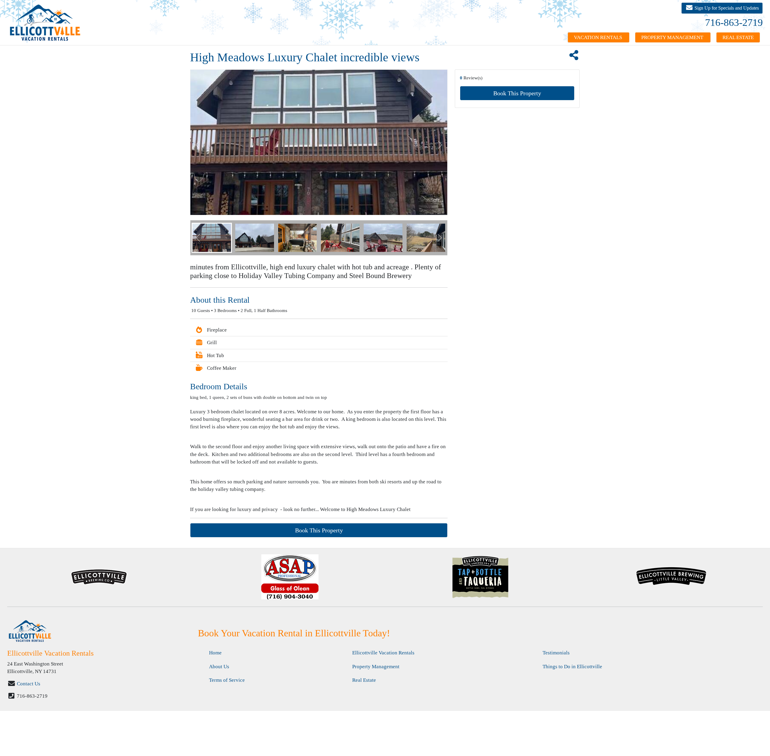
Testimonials (556, 653)
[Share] (573, 57)
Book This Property (517, 93)
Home (215, 653)
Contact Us (28, 684)
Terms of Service (227, 680)
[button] (197, 237)
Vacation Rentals (598, 37)
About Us (219, 666)
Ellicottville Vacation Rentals (383, 653)
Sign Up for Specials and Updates (726, 8)
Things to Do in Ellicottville (572, 666)
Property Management (672, 37)
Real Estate (738, 37)
